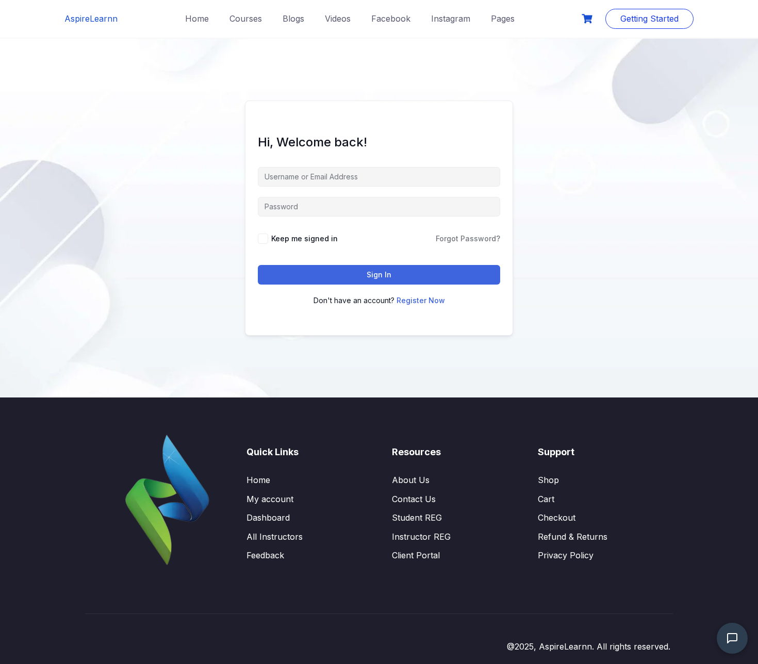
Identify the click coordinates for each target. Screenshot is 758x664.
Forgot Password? (468, 238)
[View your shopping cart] (588, 19)
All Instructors (274, 537)
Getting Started (649, 18)
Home (197, 18)
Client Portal (416, 555)
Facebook (390, 18)
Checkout (556, 517)
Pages (503, 18)
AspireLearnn (91, 18)
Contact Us (414, 499)
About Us (411, 480)
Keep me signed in (304, 238)
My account (269, 499)
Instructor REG (421, 537)
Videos (338, 18)
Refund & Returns (572, 537)
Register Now (421, 300)
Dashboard (268, 517)
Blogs (293, 18)
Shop (548, 480)
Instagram (450, 18)
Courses (245, 18)
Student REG (417, 517)
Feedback (265, 555)
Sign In (379, 274)
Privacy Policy (566, 555)
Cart (546, 499)
